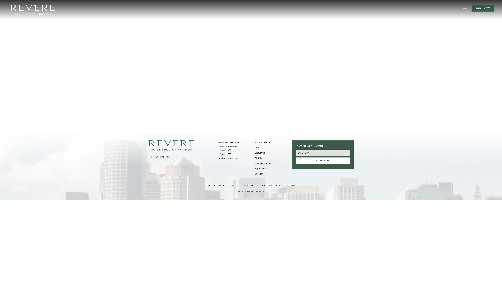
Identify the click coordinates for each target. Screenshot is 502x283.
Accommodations (263, 142)
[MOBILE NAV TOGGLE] (465, 8)
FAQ (209, 185)
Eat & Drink (260, 152)
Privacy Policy (250, 185)
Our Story (259, 173)
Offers (257, 147)
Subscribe (323, 160)
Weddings (259, 158)
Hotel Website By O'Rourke (251, 191)
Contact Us (220, 185)
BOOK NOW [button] (482, 8)
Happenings (260, 168)
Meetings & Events (264, 163)
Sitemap (291, 185)
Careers (234, 185)
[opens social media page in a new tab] (151, 157)
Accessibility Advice (272, 185)
